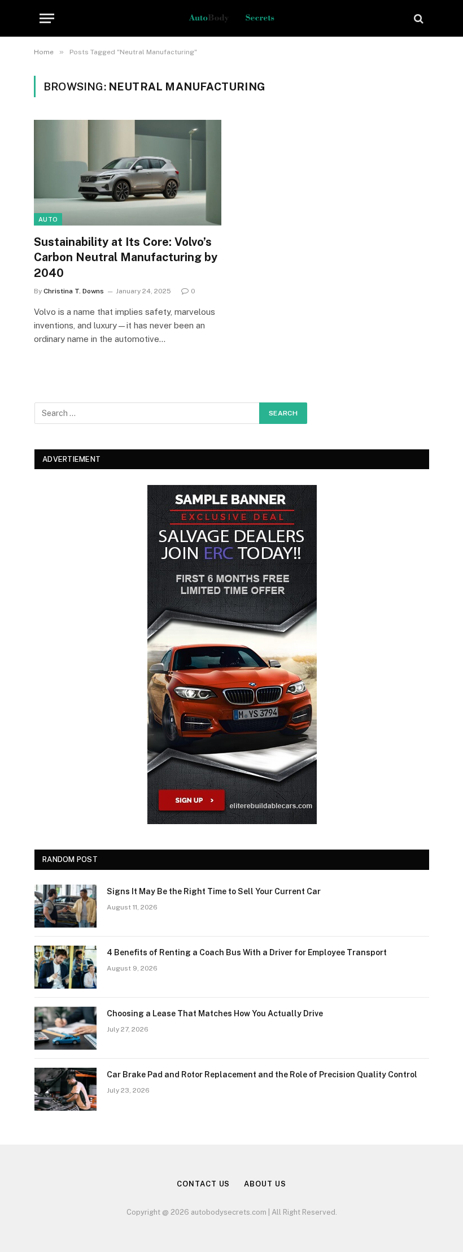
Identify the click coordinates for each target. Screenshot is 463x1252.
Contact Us (203, 1184)
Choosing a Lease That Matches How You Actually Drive (215, 1013)
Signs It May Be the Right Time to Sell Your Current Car (214, 891)
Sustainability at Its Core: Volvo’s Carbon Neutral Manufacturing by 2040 (125, 257)
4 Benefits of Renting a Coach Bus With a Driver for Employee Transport (247, 952)
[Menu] (47, 18)
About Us (265, 1184)
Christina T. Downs (73, 291)
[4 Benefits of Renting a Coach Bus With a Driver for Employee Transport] (65, 967)
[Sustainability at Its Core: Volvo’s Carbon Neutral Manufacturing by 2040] (127, 173)
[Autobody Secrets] (231, 18)
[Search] (417, 18)
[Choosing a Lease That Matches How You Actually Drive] (65, 1028)
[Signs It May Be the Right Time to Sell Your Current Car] (65, 906)
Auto (48, 219)
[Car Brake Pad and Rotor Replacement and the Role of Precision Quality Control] (65, 1089)
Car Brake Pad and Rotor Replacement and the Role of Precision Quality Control (262, 1074)
